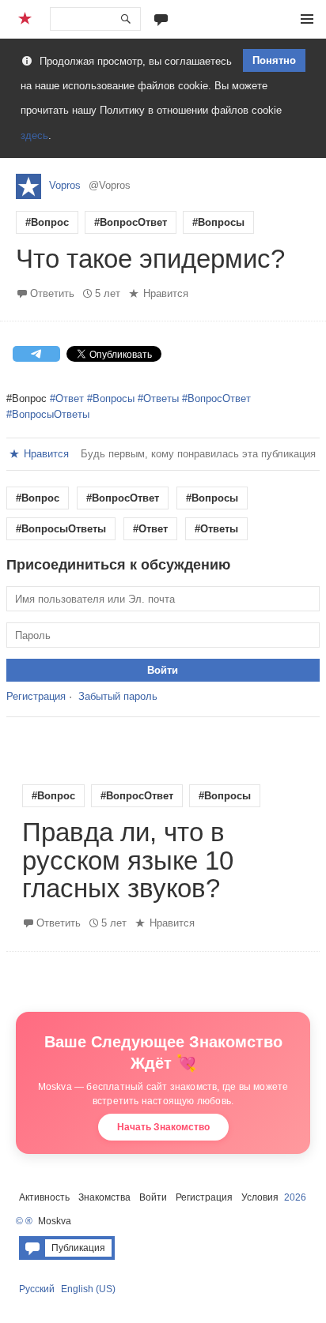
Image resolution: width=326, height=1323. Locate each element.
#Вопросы (218, 222)
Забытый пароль (117, 696)
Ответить (52, 293)
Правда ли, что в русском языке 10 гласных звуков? (127, 861)
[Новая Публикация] (161, 18)
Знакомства (104, 1197)
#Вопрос (47, 222)
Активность (44, 1197)
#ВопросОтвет (130, 222)
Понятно (274, 60)
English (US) (88, 1289)
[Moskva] (27, 19)
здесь (34, 135)
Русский (37, 1289)
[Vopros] (28, 186)
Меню (307, 19)
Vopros (65, 185)
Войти (153, 1197)
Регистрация (36, 696)
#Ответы (158, 398)
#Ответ (67, 398)
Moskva (54, 1221)
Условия (260, 1197)
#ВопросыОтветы (47, 414)
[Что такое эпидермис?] (163, 239)
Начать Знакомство (163, 1127)
